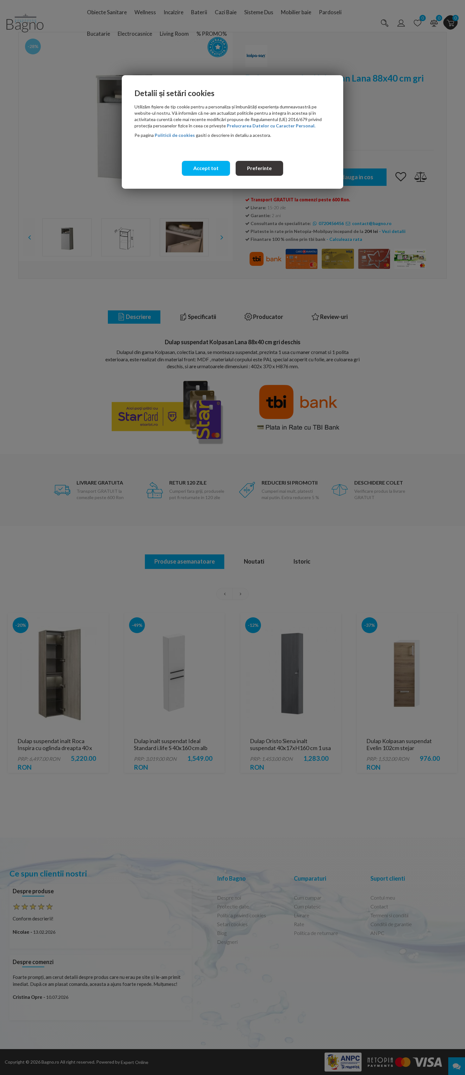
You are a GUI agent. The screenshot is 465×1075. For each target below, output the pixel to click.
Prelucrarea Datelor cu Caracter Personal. (271, 125)
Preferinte (259, 168)
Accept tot (206, 168)
